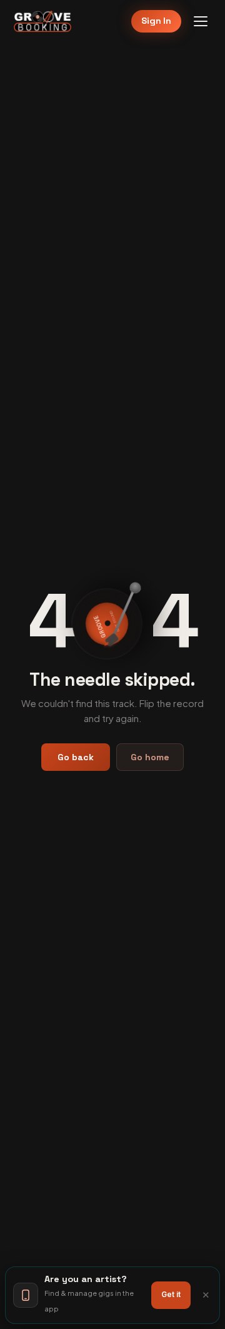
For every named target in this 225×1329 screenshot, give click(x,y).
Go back (76, 757)
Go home (150, 757)
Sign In (156, 20)
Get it (171, 1294)
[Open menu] (200, 21)
